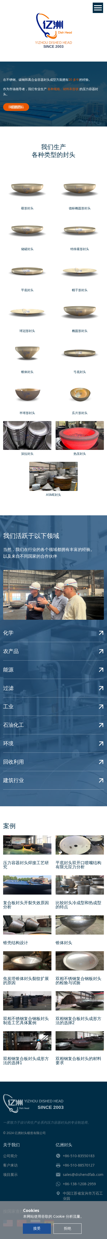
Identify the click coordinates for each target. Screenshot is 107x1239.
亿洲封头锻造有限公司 (30, 1133)
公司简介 (10, 1155)
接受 (37, 1228)
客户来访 (10, 1165)
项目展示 (10, 1174)
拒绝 (67, 1228)
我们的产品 (16, 107)
